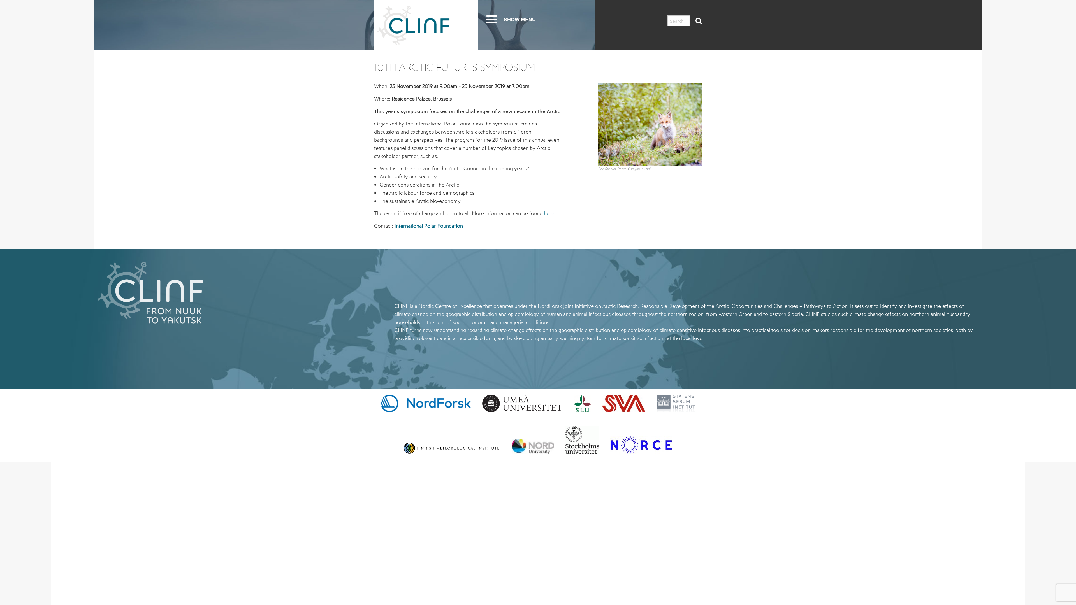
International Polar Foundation (429, 226)
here (549, 213)
